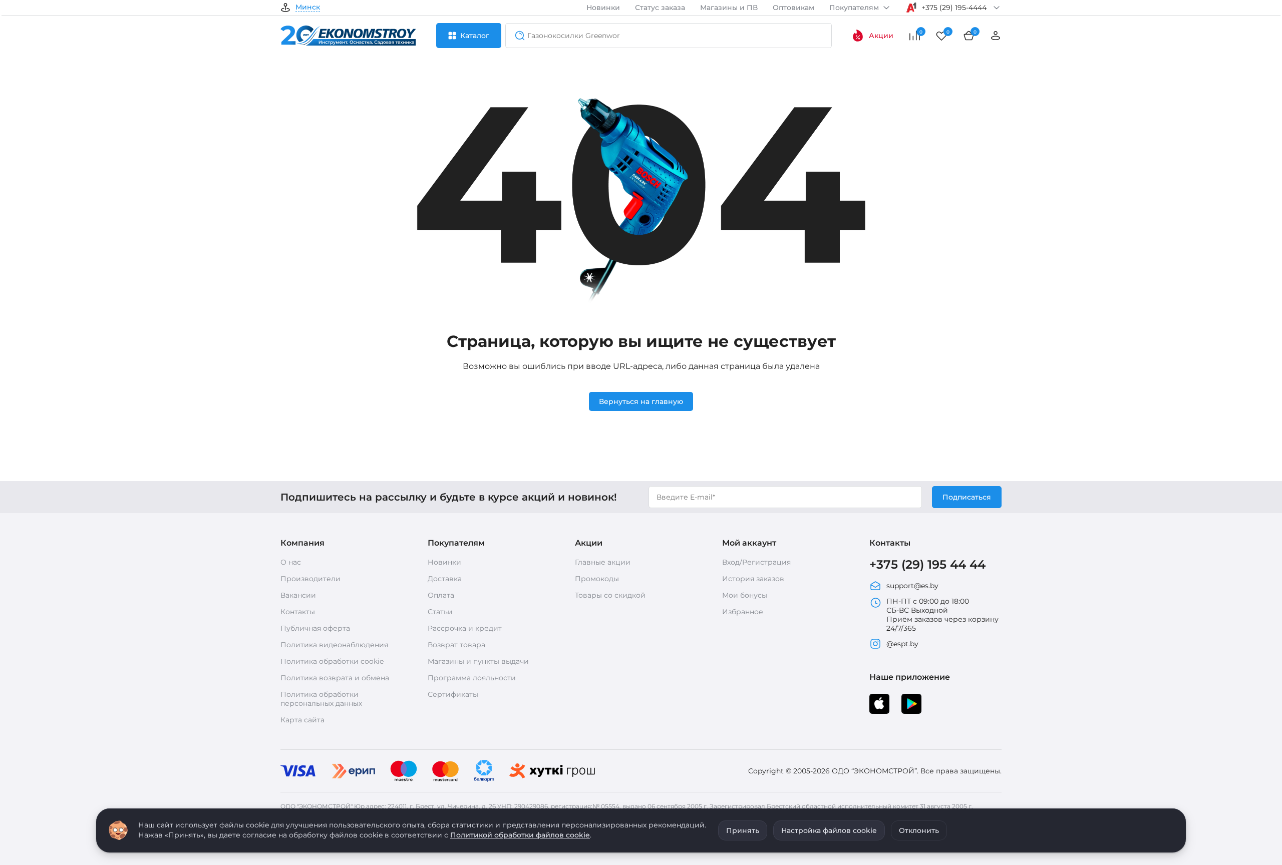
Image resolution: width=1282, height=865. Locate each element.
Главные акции (602, 562)
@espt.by (902, 643)
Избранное (742, 611)
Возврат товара (456, 644)
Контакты (297, 611)
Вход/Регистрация (756, 562)
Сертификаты (453, 694)
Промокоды (597, 578)
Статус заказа (660, 7)
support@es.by (912, 585)
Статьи (440, 611)
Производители (310, 578)
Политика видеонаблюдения (334, 644)
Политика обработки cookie (332, 661)
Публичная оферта (315, 628)
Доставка (445, 578)
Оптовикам (793, 7)
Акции (881, 35)
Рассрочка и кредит (465, 628)
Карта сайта (302, 719)
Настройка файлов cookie (829, 830)
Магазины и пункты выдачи (478, 661)
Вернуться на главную (641, 401)
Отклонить (919, 830)
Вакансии (298, 595)
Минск (307, 8)
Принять (742, 830)
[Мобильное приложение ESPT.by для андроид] (879, 704)
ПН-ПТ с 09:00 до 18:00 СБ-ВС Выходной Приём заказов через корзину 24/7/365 (942, 615)
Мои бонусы (744, 595)
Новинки (603, 7)
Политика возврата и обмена (334, 677)
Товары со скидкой (610, 595)
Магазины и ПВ (729, 7)
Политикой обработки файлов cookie (520, 834)
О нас (290, 562)
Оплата (441, 595)
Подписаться (966, 497)
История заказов (753, 578)
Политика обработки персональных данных (321, 699)
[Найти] (517, 36)
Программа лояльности (472, 677)
